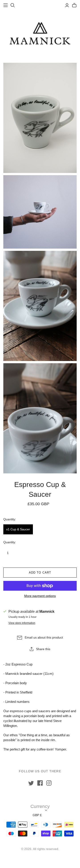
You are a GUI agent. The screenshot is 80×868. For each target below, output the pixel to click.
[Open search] (12, 5)
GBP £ (37, 815)
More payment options (40, 596)
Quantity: (9, 542)
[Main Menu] (5, 5)
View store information (21, 623)
